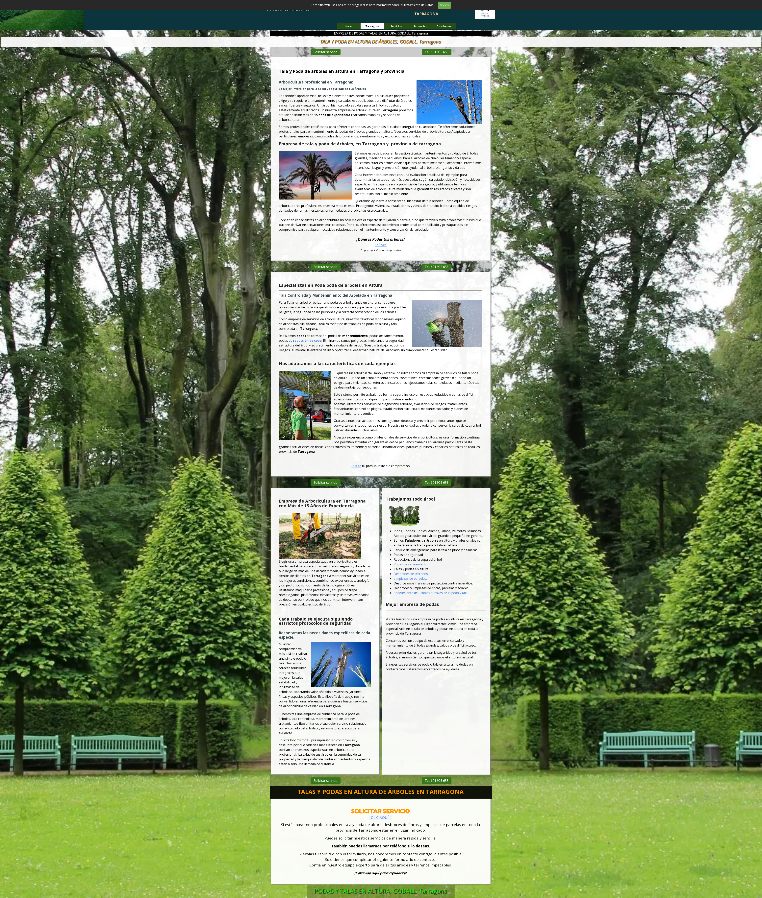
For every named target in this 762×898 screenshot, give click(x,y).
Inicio (348, 26)
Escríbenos (444, 26)
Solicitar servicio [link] (326, 52)
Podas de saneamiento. (411, 564)
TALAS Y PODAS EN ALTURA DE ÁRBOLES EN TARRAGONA (380, 792)
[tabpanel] (380, 160)
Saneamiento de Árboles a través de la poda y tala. (431, 593)
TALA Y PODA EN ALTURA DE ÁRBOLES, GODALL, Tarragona (380, 41)
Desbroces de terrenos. (411, 574)
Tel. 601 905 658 (436, 52)
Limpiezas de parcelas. (410, 578)
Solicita (381, 244)
